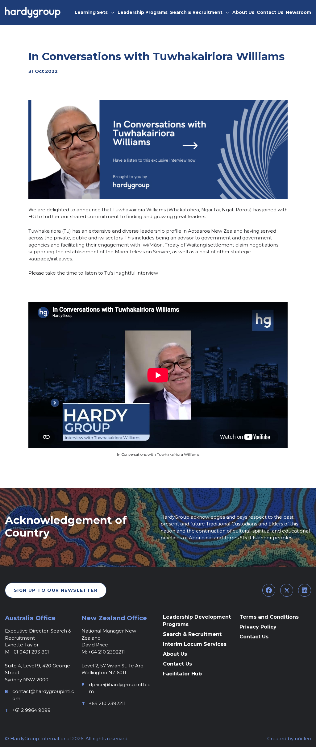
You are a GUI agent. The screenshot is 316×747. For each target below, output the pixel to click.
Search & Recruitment (192, 634)
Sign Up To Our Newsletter (56, 590)
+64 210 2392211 (107, 703)
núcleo (302, 738)
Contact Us (177, 664)
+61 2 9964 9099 (31, 710)
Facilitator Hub (182, 674)
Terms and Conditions (269, 617)
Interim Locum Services (195, 644)
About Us (175, 654)
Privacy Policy (257, 627)
